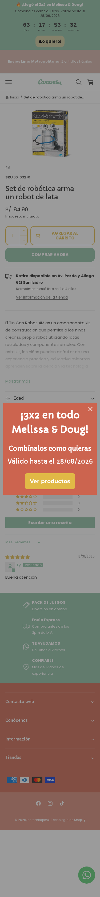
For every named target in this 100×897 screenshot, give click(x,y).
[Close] (90, 409)
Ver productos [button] (50, 481)
